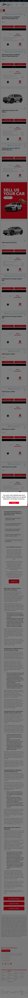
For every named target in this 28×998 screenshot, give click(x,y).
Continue (14, 502)
